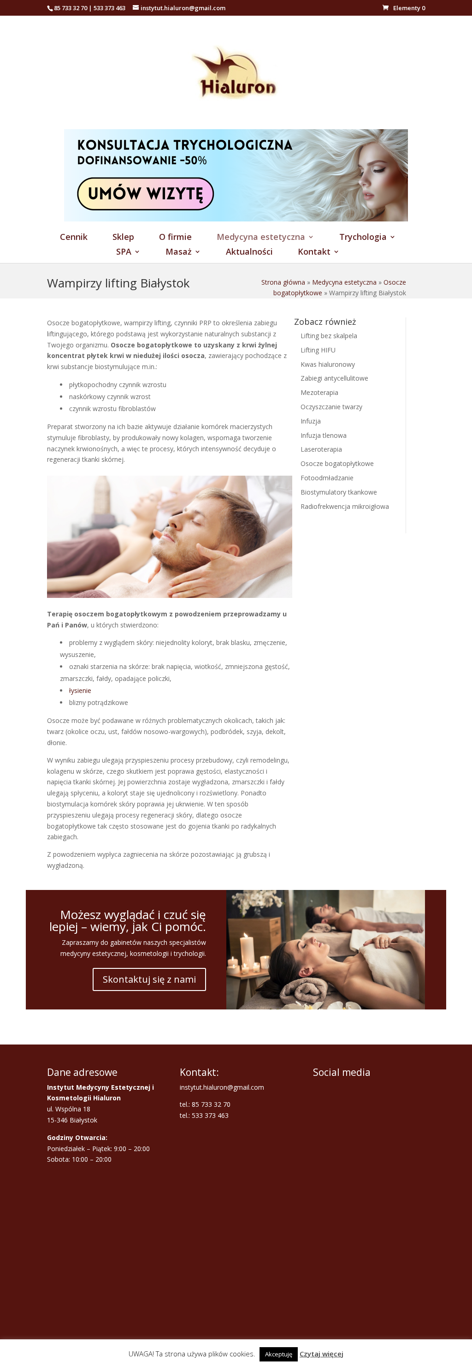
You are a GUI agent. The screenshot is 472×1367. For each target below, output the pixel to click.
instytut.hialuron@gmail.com (222, 1087)
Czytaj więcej (321, 1353)
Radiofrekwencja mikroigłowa (345, 506)
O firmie (175, 237)
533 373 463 (109, 8)
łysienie (80, 690)
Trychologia (363, 237)
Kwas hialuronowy (328, 364)
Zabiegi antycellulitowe (334, 378)
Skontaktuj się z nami (149, 979)
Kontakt (314, 252)
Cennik (74, 237)
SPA (123, 252)
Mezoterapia (319, 392)
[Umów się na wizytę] (236, 219)
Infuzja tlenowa (324, 435)
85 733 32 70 (70, 8)
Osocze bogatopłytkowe (337, 463)
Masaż (178, 252)
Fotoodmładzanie (327, 477)
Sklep (123, 237)
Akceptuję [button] (278, 1354)
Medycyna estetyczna (261, 237)
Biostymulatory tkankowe (339, 492)
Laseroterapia (321, 449)
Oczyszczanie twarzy (331, 406)
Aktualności (249, 252)
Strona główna (283, 282)
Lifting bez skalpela (329, 335)
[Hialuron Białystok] (236, 123)
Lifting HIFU (318, 350)
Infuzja (311, 421)
